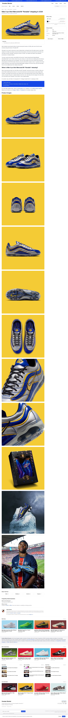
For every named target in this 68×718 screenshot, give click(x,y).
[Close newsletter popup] (53, 350)
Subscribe (24, 363)
